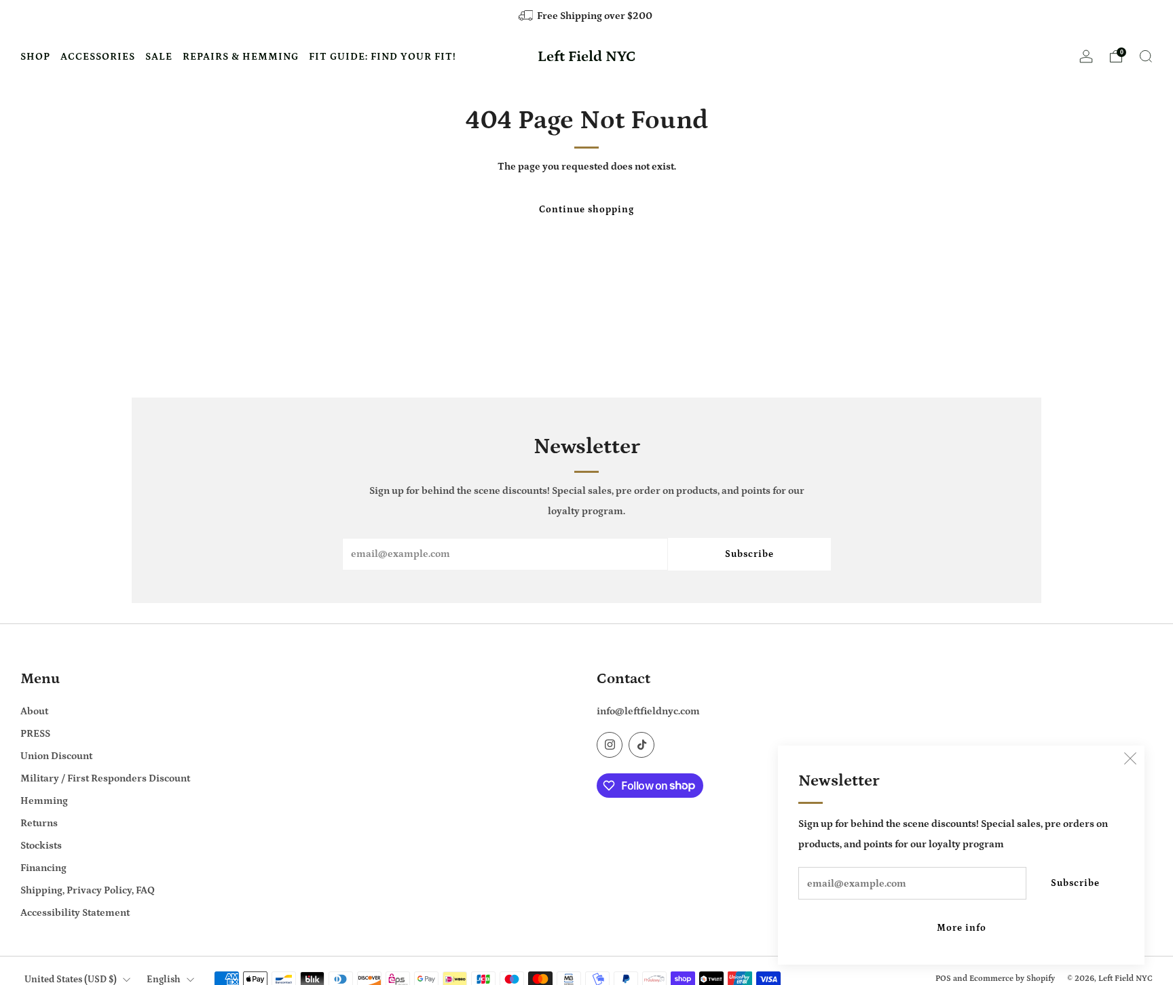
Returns (39, 823)
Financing (43, 868)
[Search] (1146, 56)
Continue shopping (586, 209)
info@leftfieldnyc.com (648, 711)
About (34, 711)
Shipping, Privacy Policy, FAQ (87, 890)
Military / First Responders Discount (105, 778)
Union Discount (56, 756)
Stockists (41, 845)
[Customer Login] (1086, 60)
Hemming (44, 801)
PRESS (35, 733)
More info (961, 928)
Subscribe (1075, 883)
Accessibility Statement (75, 913)
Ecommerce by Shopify (1012, 978)
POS (943, 978)
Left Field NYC (587, 57)
